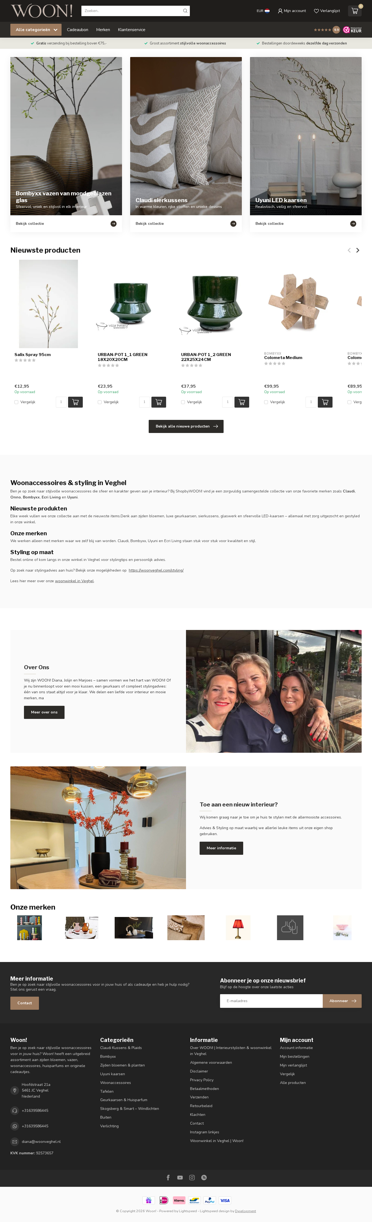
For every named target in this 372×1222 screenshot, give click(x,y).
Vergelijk (27, 402)
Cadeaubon (77, 29)
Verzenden (199, 1097)
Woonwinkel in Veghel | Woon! (216, 1140)
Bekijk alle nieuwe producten (183, 426)
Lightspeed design (215, 1211)
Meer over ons (44, 712)
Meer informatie (221, 848)
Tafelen (107, 1091)
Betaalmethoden (204, 1088)
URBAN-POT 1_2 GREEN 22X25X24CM (206, 357)
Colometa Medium (283, 357)
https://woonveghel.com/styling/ (156, 570)
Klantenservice (131, 29)
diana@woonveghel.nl (41, 1141)
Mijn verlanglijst (293, 1065)
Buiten (105, 1117)
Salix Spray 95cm (32, 354)
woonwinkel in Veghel (74, 581)
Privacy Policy (202, 1080)
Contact (24, 1003)
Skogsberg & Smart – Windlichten (129, 1108)
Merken (103, 29)
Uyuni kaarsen (112, 1074)
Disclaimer (199, 1071)
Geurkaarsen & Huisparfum (123, 1100)
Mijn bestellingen (294, 1056)
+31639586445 (35, 1110)
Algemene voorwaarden (211, 1062)
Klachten (197, 1114)
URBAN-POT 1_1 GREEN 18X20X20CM (122, 357)
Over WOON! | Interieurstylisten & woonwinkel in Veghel (231, 1050)
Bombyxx (108, 1056)
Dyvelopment (245, 1211)
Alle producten (293, 1082)
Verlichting (109, 1126)
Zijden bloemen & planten (122, 1065)
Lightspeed (188, 1211)
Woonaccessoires (115, 1082)
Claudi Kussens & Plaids (121, 1047)
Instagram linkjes (204, 1132)
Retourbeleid (201, 1106)
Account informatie (296, 1047)
